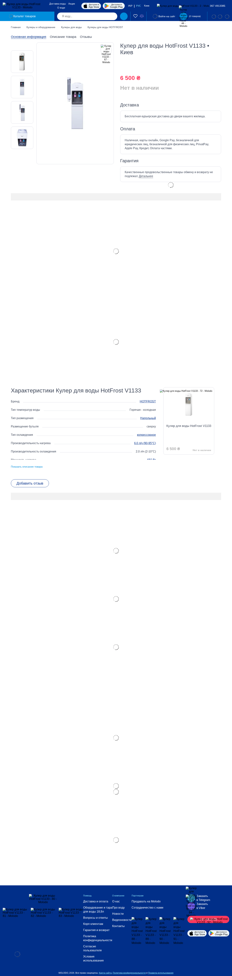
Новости (118, 913)
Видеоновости (122, 919)
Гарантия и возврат (96, 930)
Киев (147, 5)
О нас (116, 901)
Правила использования (160, 973)
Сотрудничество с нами (147, 907)
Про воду (118, 907)
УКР (130, 6)
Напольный (148, 418)
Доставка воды (57, 3)
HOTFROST (148, 401)
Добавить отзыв (29, 483)
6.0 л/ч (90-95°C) (145, 443)
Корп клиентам (93, 923)
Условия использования (93, 958)
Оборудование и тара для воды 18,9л (97, 909)
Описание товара (63, 37)
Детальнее (146, 176)
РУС (138, 6)
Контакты (118, 926)
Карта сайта (105, 973)
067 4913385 (217, 5)
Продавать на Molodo (146, 901)
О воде (61, 7)
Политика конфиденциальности (97, 938)
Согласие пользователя (92, 948)
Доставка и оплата (95, 901)
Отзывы (86, 37)
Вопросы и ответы (95, 917)
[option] (22, 61)
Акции (71, 3)
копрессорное (146, 434)
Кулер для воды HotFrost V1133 (188, 426)
